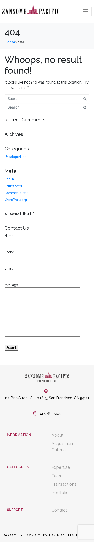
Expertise (61, 467)
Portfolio (60, 492)
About (57, 435)
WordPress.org (16, 200)
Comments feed (17, 193)
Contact (59, 510)
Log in (9, 179)
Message (11, 285)
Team (57, 475)
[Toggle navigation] (85, 11)
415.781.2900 (50, 413)
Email (9, 268)
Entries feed (13, 186)
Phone (9, 252)
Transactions (64, 484)
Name (9, 236)
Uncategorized (15, 157)
